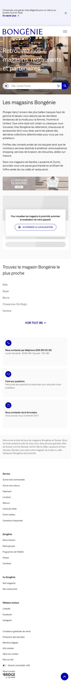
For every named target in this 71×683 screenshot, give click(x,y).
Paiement (7, 491)
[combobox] (29, 86)
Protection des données (14, 637)
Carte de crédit (10, 509)
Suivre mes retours (11, 485)
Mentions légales (10, 642)
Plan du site (8, 659)
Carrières (7, 563)
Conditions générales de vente (17, 631)
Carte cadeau (9, 514)
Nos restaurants (10, 589)
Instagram (7, 620)
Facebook (7, 614)
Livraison (7, 497)
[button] (65, 31)
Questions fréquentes (13, 520)
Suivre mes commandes (14, 479)
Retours (6, 503)
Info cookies (8, 648)
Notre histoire (9, 540)
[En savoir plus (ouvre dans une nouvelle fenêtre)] (35, 183)
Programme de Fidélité (13, 552)
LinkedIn (6, 608)
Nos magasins (9, 583)
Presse (6, 557)
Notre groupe (9, 546)
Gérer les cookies (10, 654)
